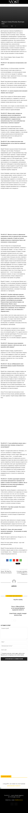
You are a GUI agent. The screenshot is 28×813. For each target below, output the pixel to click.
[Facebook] (12, 804)
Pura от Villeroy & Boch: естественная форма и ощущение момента (18, 608)
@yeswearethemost (14, 785)
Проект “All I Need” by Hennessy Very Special (6, 572)
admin (14, 586)
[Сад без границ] (4, 601)
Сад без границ (18, 599)
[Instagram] (16, 804)
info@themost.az (19, 800)
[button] (26, 2)
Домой (2, 5)
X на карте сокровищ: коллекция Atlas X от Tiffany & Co (22, 573)
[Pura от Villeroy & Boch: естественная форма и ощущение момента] (4, 608)
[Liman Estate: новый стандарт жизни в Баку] (4, 615)
